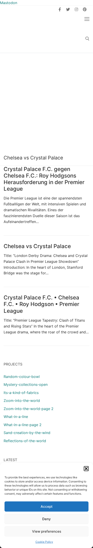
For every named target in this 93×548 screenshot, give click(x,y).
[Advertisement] (46, 101)
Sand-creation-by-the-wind (27, 432)
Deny (46, 519)
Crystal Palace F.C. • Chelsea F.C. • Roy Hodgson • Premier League (41, 304)
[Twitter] (68, 9)
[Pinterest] (84, 9)
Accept (47, 506)
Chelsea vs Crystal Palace (37, 246)
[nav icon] (86, 19)
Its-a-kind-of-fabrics (21, 392)
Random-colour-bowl (22, 376)
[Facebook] (59, 9)
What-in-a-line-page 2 (23, 424)
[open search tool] (87, 39)
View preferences (46, 531)
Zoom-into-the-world (22, 400)
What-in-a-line (16, 416)
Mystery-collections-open (26, 384)
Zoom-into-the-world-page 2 (28, 408)
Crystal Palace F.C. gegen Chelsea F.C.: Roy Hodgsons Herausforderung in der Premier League (44, 179)
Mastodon (8, 2)
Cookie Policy (44, 541)
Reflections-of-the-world (25, 441)
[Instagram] (76, 9)
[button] (86, 468)
